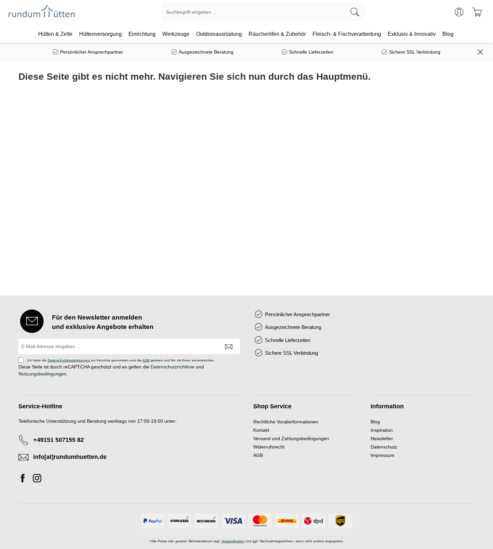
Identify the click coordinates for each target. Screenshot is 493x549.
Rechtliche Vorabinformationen (285, 421)
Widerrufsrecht (268, 447)
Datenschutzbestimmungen (69, 360)
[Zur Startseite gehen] (42, 12)
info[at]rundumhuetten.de (70, 457)
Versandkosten (232, 541)
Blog (375, 421)
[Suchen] (355, 11)
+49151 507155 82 (58, 439)
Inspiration (382, 430)
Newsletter (382, 438)
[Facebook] (24, 479)
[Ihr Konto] (459, 12)
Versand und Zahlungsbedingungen (291, 438)
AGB (146, 360)
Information (387, 406)
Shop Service (272, 406)
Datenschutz (384, 447)
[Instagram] (37, 479)
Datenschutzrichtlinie (173, 366)
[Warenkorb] (477, 12)
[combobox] (254, 11)
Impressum (382, 455)
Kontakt (261, 430)
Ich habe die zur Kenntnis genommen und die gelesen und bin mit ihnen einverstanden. (121, 360)
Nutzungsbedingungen (42, 373)
